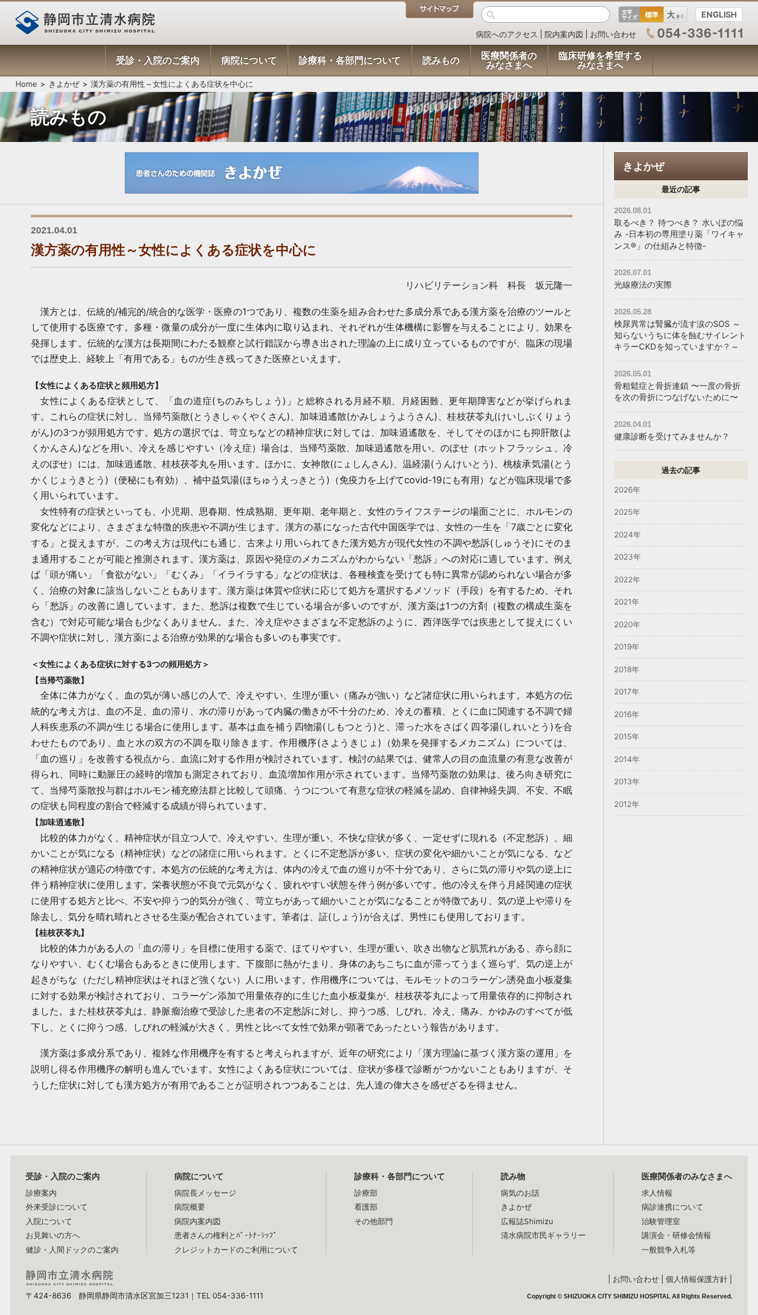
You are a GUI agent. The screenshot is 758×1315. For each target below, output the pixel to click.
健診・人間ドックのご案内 (72, 1250)
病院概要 (189, 1207)
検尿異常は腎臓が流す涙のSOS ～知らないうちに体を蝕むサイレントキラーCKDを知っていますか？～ (680, 335)
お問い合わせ (613, 34)
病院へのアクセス (507, 34)
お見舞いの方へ (53, 1235)
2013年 (627, 781)
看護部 (365, 1207)
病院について (199, 1176)
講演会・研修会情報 (676, 1235)
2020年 (627, 624)
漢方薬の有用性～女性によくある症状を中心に (172, 84)
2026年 (627, 490)
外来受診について (57, 1207)
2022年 (627, 579)
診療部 (365, 1193)
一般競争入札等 (668, 1250)
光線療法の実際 (643, 284)
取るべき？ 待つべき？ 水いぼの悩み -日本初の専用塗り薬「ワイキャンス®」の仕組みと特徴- (679, 234)
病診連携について (672, 1207)
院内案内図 (564, 34)
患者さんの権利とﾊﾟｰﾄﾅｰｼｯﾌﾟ (225, 1235)
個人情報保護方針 (697, 1279)
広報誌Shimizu (527, 1221)
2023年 (627, 557)
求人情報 (656, 1193)
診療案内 (41, 1193)
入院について (49, 1221)
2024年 (627, 535)
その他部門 (373, 1221)
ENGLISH (719, 14)
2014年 (627, 759)
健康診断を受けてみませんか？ (672, 436)
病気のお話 (520, 1193)
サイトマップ (439, 10)
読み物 (513, 1176)
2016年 (626, 714)
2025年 (627, 512)
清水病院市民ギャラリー (543, 1235)
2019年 (626, 647)
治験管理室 (660, 1221)
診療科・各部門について (399, 1176)
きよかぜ (63, 84)
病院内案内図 (197, 1221)
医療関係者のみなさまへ (686, 1176)
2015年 (626, 736)
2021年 (626, 602)
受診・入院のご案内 (63, 1176)
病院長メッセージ (205, 1193)
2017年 (626, 691)
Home (26, 84)
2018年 (626, 669)
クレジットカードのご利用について (236, 1250)
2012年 (626, 804)
